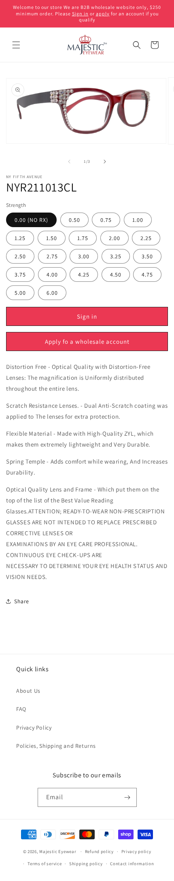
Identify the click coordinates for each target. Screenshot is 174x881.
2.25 (146, 238)
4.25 (83, 274)
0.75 (106, 219)
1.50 (51, 238)
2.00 (114, 238)
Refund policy (99, 851)
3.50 (147, 256)
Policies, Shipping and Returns (56, 745)
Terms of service (45, 863)
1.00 (137, 219)
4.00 (52, 274)
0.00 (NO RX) (31, 219)
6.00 (52, 292)
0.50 (74, 219)
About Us (28, 690)
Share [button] (21, 601)
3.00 (83, 256)
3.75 (20, 274)
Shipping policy (86, 863)
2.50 (20, 256)
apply (103, 14)
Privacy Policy (33, 727)
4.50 (115, 274)
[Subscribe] (127, 797)
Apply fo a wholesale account (87, 341)
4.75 (147, 274)
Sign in (80, 14)
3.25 (115, 256)
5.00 (20, 292)
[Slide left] (69, 161)
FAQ (21, 709)
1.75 (82, 238)
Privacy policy (136, 851)
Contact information (132, 863)
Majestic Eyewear (57, 851)
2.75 (52, 256)
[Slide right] (105, 161)
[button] (16, 45)
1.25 (20, 238)
